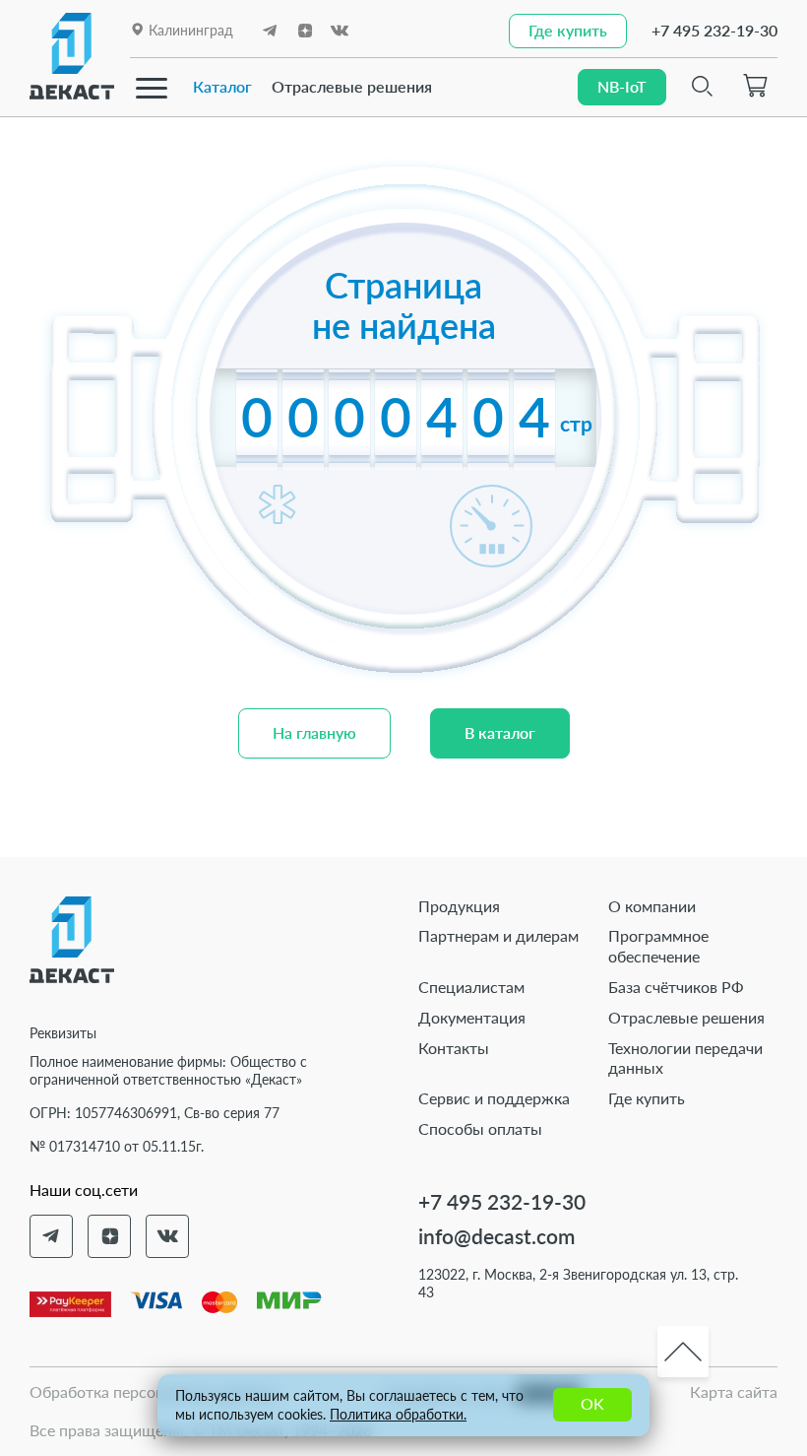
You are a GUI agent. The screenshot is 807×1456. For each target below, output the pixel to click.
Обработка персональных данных (153, 1391)
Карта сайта (733, 1391)
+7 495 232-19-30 (714, 30)
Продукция (459, 905)
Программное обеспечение (658, 945)
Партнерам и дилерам (498, 935)
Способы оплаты (480, 1128)
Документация (472, 1017)
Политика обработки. (398, 1414)
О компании (652, 905)
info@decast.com (496, 1236)
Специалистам (471, 986)
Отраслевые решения (352, 86)
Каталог (222, 86)
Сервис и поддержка (494, 1098)
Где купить (646, 1098)
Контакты (453, 1047)
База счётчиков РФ (676, 986)
